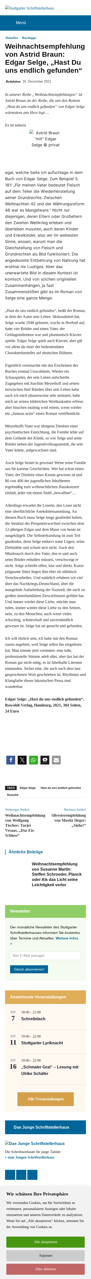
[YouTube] (32, 1175)
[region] (45, 1232)
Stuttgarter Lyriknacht (42, 1043)
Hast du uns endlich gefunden (61, 787)
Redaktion (13, 81)
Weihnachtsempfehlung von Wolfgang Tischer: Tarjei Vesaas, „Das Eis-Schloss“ (25, 825)
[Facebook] (10, 1175)
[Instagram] (21, 1175)
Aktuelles (11, 38)
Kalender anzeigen (45, 1099)
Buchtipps (29, 38)
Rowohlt (12, 794)
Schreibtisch (33, 1019)
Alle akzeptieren (45, 1242)
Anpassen (45, 1255)
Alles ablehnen (45, 1269)
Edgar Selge (28, 787)
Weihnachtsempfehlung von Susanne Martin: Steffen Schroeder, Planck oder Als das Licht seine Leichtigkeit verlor (57, 874)
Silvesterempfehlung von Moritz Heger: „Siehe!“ (68, 820)
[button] (10, 760)
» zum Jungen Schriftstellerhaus (29, 1157)
